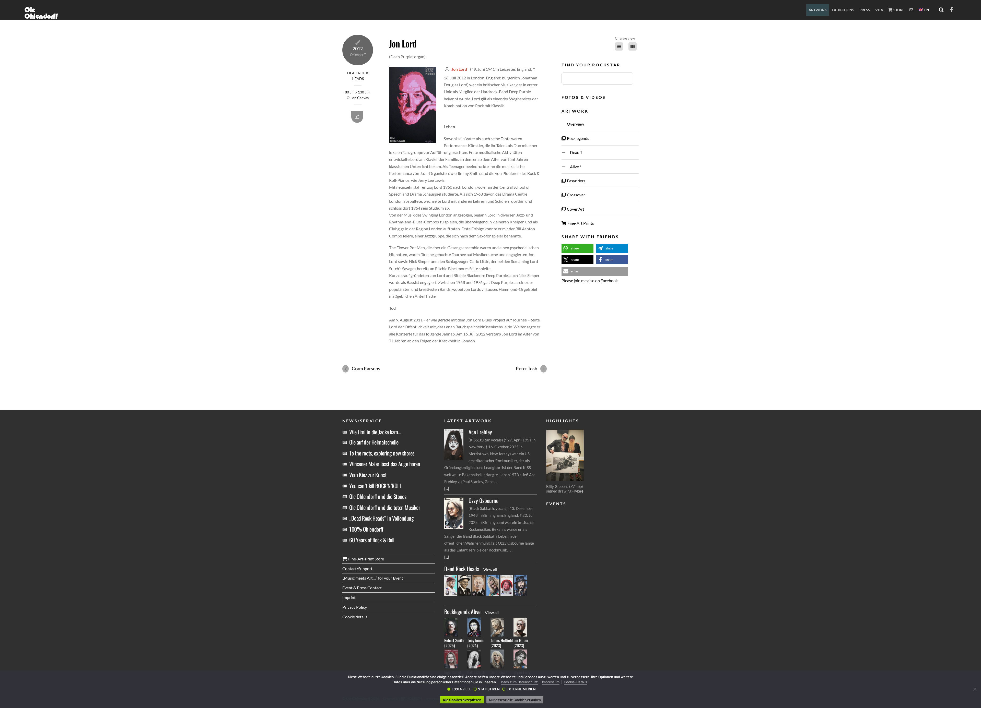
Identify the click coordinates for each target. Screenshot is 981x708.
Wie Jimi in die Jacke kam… (375, 432)
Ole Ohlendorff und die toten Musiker (384, 507)
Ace (480, 432)
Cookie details (354, 616)
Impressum (550, 682)
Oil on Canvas (358, 98)
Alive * (573, 166)
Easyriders (575, 180)
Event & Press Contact (362, 587)
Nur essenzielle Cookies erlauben (515, 700)
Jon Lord (402, 43)
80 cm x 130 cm (357, 92)
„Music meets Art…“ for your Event (372, 577)
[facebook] (951, 8)
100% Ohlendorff (366, 529)
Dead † (574, 152)
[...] (446, 488)
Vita (879, 10)
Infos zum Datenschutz (519, 682)
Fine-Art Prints (580, 223)
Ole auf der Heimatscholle (374, 442)
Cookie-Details (575, 682)
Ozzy (483, 500)
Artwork (818, 10)
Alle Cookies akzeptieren (462, 700)
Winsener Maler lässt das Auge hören (384, 464)
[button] (577, 248)
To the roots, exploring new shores (381, 453)
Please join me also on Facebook (590, 280)
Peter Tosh (526, 368)
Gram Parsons (366, 368)
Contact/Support (357, 568)
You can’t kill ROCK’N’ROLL (375, 486)
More (578, 491)
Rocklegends (577, 138)
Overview (575, 124)
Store (898, 10)
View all (490, 569)
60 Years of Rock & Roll (371, 540)
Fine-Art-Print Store (365, 558)
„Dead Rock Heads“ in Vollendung (381, 518)
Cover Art (575, 209)
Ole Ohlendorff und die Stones (377, 496)
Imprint (349, 597)
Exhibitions (843, 10)
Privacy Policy (354, 607)
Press (864, 10)
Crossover (575, 194)
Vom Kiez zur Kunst (368, 475)
